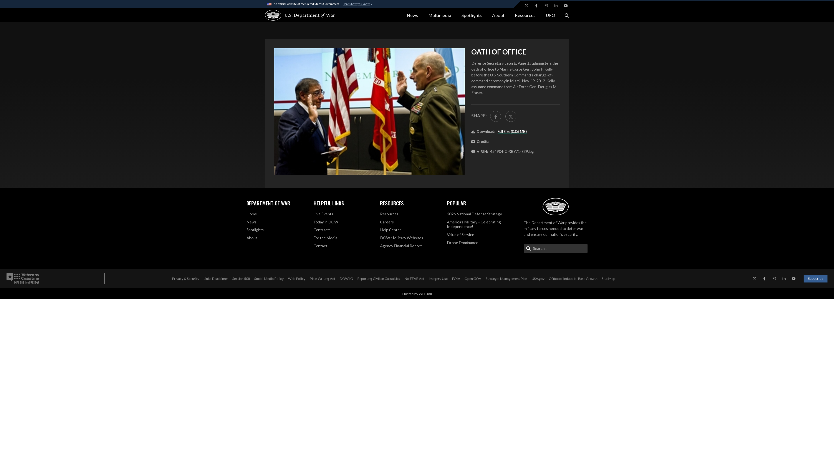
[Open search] (566, 15)
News (412, 15)
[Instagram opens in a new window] (546, 5)
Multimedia (439, 15)
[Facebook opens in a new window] (536, 5)
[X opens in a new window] (526, 5)
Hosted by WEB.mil (417, 294)
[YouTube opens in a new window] (566, 5)
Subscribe (815, 278)
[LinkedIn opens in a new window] (556, 5)
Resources (525, 15)
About (498, 15)
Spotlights (472, 15)
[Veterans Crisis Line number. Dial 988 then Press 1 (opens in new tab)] (23, 278)
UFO (550, 15)
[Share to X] (510, 116)
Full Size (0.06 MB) (512, 131)
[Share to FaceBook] (495, 116)
